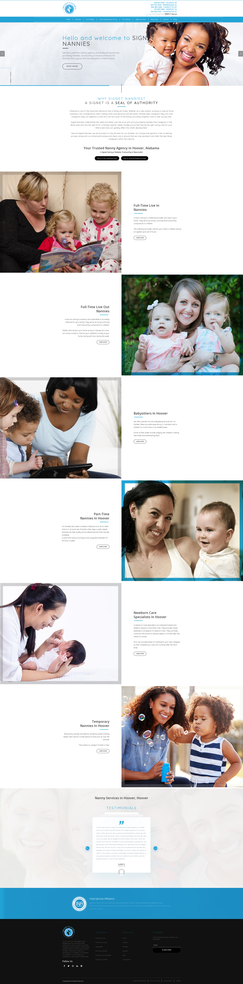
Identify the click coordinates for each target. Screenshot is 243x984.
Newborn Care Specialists (103, 955)
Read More (72, 67)
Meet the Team (141, 19)
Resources (154, 19)
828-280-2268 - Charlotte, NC (164, 7)
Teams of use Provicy (139, 981)
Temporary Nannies (101, 959)
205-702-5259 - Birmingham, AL (164, 5)
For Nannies (126, 19)
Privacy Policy (168, 981)
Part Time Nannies (101, 951)
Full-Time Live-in (100, 938)
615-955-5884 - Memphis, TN (165, 9)
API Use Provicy (155, 981)
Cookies (178, 981)
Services (78, 19)
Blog (175, 19)
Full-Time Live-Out (101, 942)
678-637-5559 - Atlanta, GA (165, 3)
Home (68, 19)
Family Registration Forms (108, 19)
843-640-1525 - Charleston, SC (164, 11)
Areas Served (127, 959)
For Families (90, 19)
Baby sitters (99, 947)
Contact (166, 19)
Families (125, 947)
